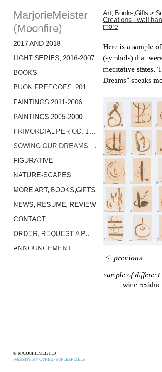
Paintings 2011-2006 (47, 102)
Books (25, 72)
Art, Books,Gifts (125, 13)
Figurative (33, 160)
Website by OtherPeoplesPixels (49, 359)
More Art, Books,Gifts (54, 189)
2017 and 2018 (37, 43)
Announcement (42, 248)
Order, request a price (54, 233)
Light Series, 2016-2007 (54, 58)
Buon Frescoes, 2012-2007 (54, 87)
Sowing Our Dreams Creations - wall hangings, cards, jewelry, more (54, 145)
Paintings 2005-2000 (48, 116)
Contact (29, 219)
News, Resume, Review (54, 204)
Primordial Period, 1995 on (54, 131)
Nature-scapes (42, 175)
